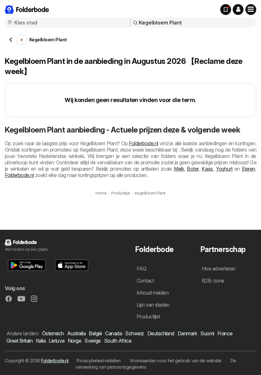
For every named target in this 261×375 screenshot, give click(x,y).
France (225, 333)
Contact (145, 280)
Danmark (187, 333)
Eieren (248, 169)
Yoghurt (224, 169)
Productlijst (148, 316)
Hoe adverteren (219, 268)
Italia (41, 341)
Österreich (53, 333)
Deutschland (160, 333)
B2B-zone (213, 280)
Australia (76, 333)
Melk (179, 169)
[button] (238, 9)
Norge (74, 341)
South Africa (117, 341)
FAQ (141, 268)
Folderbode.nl (143, 143)
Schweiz (134, 333)
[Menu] (250, 9)
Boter (192, 169)
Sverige (92, 341)
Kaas (207, 169)
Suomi (207, 333)
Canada (113, 333)
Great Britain (19, 341)
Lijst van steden (153, 305)
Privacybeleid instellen (98, 360)
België (95, 333)
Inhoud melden (152, 293)
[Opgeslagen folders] (225, 9)
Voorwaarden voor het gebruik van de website (176, 360)
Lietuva (56, 341)
